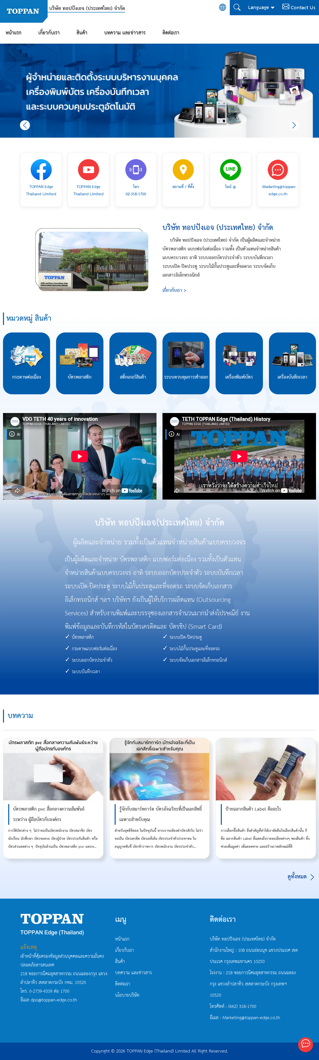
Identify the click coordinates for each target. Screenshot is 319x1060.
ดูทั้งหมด (298, 877)
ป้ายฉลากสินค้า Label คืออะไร (253, 809)
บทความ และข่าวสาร (125, 33)
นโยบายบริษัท (127, 995)
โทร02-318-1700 (136, 190)
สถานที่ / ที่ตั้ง (183, 187)
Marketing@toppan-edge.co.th (279, 190)
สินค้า (82, 33)
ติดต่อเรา (170, 33)
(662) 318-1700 (242, 1006)
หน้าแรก (13, 33)
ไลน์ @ (230, 187)
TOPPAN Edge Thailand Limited (41, 190)
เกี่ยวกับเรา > (174, 290)
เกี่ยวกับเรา (49, 33)
